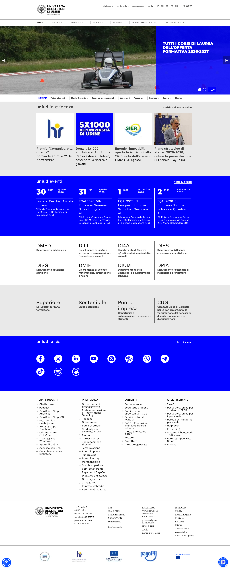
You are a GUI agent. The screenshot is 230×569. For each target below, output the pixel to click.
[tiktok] (40, 374)
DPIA (163, 265)
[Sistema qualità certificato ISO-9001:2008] (44, 556)
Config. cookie (115, 527)
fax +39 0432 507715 (84, 517)
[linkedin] (76, 361)
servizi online (123, 6)
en (162, 6)
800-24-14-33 (114, 521)
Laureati (124, 98)
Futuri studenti (57, 98)
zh (176, 6)
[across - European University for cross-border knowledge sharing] (183, 556)
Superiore (48, 302)
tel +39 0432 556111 (83, 513)
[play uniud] (129, 361)
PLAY (212, 89)
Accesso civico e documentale (150, 521)
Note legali (180, 507)
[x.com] (58, 361)
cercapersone (138, 6)
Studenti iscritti (78, 98)
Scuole (166, 98)
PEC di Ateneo (115, 511)
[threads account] (76, 374)
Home (40, 22)
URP (110, 507)
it (158, 6)
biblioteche (108, 6)
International (174, 22)
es (167, 6)
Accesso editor (182, 528)
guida (150, 6)
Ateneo (56, 22)
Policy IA (179, 518)
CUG (162, 302)
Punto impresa (128, 305)
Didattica (76, 22)
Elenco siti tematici (151, 533)
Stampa (178, 98)
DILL (84, 245)
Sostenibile (92, 302)
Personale (138, 98)
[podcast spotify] (58, 374)
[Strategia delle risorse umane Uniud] (79, 556)
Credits (145, 529)
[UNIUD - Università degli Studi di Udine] (51, 9)
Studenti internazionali (103, 98)
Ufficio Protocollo (116, 514)
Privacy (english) (183, 514)
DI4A (123, 245)
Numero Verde (115, 518)
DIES (163, 245)
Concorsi (179, 521)
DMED (43, 245)
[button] (199, 89)
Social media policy (184, 535)
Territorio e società (143, 22)
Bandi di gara (148, 526)
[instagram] (111, 361)
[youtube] (94, 361)
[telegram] (165, 361)
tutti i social (184, 342)
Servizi (117, 22)
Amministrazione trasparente (150, 512)
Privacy (178, 511)
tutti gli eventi (183, 181)
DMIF (85, 265)
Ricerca (97, 22)
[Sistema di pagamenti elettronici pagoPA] (148, 556)
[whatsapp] (147, 361)
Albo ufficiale (148, 507)
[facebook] (40, 361)
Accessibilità (181, 532)
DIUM (124, 265)
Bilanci (178, 525)
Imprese (153, 98)
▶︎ (226, 60)
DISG (42, 265)
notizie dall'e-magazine (177, 107)
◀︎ (3, 60)
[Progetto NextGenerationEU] (114, 556)
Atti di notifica (148, 516)
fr (172, 6)
